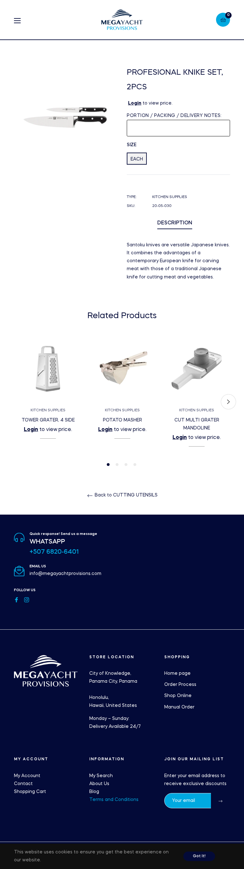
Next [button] (228, 401)
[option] (48, 397)
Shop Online (178, 696)
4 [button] (134, 464)
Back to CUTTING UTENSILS (125, 495)
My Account (27, 776)
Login (134, 103)
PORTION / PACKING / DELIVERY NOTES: (174, 115)
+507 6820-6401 (54, 552)
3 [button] (126, 464)
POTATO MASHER (122, 420)
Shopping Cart (30, 792)
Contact (23, 784)
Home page (177, 673)
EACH (137, 159)
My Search (101, 776)
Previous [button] (15, 401)
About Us (99, 784)
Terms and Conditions (114, 799)
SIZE (132, 145)
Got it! (199, 856)
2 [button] (117, 464)
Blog (94, 792)
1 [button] (108, 464)
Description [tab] (174, 223)
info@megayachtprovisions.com (65, 573)
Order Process (180, 684)
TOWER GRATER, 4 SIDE (48, 420)
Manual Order (179, 707)
